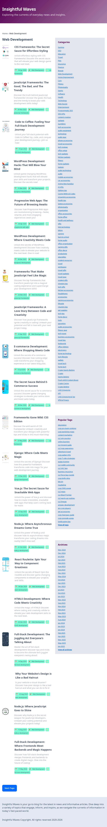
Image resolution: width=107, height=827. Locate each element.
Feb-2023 (61, 563)
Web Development (36, 70)
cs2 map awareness (65, 448)
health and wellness (65, 220)
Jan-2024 (61, 623)
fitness (60, 160)
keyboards (62, 343)
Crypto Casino (63, 383)
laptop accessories (65, 204)
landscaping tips (64, 521)
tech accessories (64, 127)
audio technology (64, 170)
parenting (61, 323)
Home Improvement (66, 77)
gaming (61, 234)
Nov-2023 (61, 613)
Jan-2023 (61, 626)
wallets (60, 360)
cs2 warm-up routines (66, 498)
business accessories (66, 337)
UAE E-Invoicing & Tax (66, 397)
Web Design (62, 104)
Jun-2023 (61, 596)
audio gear (62, 137)
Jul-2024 (61, 556)
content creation (64, 117)
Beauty (60, 70)
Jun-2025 (61, 646)
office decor (62, 250)
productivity (62, 254)
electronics (62, 350)
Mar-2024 (62, 550)
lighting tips (62, 190)
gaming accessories (65, 300)
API (59, 393)
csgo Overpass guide (66, 515)
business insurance (65, 471)
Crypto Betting (63, 387)
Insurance (62, 64)
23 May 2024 (20, 441)
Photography (63, 87)
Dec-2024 (61, 553)
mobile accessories (65, 177)
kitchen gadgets (64, 157)
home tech (62, 367)
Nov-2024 (61, 606)
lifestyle (61, 303)
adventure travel (64, 452)
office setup (62, 150)
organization (63, 210)
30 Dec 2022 (20, 259)
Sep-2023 (61, 603)
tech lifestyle (63, 357)
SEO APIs (61, 114)
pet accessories (64, 511)
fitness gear (62, 330)
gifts (59, 224)
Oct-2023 (61, 593)
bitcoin (60, 481)
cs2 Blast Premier (65, 495)
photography (63, 207)
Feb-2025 (61, 633)
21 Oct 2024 (20, 547)
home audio (62, 240)
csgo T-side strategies (66, 458)
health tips (62, 200)
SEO (59, 51)
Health (60, 97)
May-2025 (62, 643)
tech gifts (61, 287)
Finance (61, 67)
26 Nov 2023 (20, 110)
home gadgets (63, 164)
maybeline (62, 485)
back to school (63, 237)
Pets (59, 60)
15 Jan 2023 (21, 149)
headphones (63, 293)
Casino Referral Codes (66, 194)
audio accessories (65, 327)
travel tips (62, 340)
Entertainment (63, 107)
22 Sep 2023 (21, 512)
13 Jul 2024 (20, 370)
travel (60, 263)
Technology (62, 100)
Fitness (60, 84)
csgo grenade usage (66, 518)
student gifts (63, 280)
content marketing (65, 435)
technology (62, 134)
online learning (64, 442)
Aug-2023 (61, 566)
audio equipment (64, 130)
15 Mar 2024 (20, 188)
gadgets (61, 120)
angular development (66, 505)
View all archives (65, 650)
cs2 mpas (61, 491)
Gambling (61, 124)
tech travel (62, 333)
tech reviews (63, 147)
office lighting (63, 347)
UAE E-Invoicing (64, 390)
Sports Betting (63, 377)
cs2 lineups (62, 501)
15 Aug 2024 (20, 730)
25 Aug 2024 (22, 694)
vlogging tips (63, 283)
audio (60, 174)
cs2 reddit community (66, 465)
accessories (62, 297)
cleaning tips (63, 307)
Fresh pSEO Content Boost (68, 380)
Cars (60, 80)
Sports (60, 90)
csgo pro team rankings (67, 428)
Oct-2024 (61, 580)
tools (60, 320)
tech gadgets (63, 154)
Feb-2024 (61, 610)
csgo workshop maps (66, 432)
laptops (61, 167)
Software (61, 94)
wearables (62, 257)
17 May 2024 (21, 769)
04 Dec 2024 (21, 587)
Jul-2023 (61, 590)
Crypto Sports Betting (66, 370)
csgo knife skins (64, 478)
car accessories (64, 180)
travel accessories (65, 144)
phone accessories (65, 140)
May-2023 (62, 616)
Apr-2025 (61, 636)
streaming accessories (67, 197)
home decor (62, 317)
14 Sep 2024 (20, 661)
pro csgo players (64, 508)
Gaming (61, 47)
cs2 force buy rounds (66, 475)
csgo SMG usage (64, 488)
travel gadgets (63, 273)
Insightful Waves (19, 9)
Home (5, 33)
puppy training (63, 462)
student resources (65, 260)
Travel (60, 57)
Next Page (9, 788)
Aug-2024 (61, 620)
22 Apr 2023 (20, 334)
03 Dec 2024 (21, 622)
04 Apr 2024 (20, 70)
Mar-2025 (62, 640)
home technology (64, 353)
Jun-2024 (61, 630)
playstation (62, 425)
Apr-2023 (61, 583)
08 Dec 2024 (20, 405)
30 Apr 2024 (20, 224)
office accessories (65, 214)
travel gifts (62, 270)
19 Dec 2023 (20, 476)
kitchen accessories (65, 290)
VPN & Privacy (63, 400)
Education (62, 54)
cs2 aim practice (64, 438)
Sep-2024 (61, 570)
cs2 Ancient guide (65, 445)
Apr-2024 (61, 560)
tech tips (61, 313)
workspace (62, 267)
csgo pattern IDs (64, 455)
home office (62, 217)
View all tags (63, 525)
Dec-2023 (61, 586)
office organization (65, 244)
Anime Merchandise (66, 184)
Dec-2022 (61, 573)
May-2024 (62, 576)
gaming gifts (63, 247)
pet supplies (62, 310)
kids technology (64, 227)
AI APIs (61, 187)
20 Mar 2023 (21, 295)
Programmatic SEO (65, 110)
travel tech (62, 363)
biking (60, 230)
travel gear (62, 277)
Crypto (60, 373)
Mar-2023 (62, 600)
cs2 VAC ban (63, 468)
